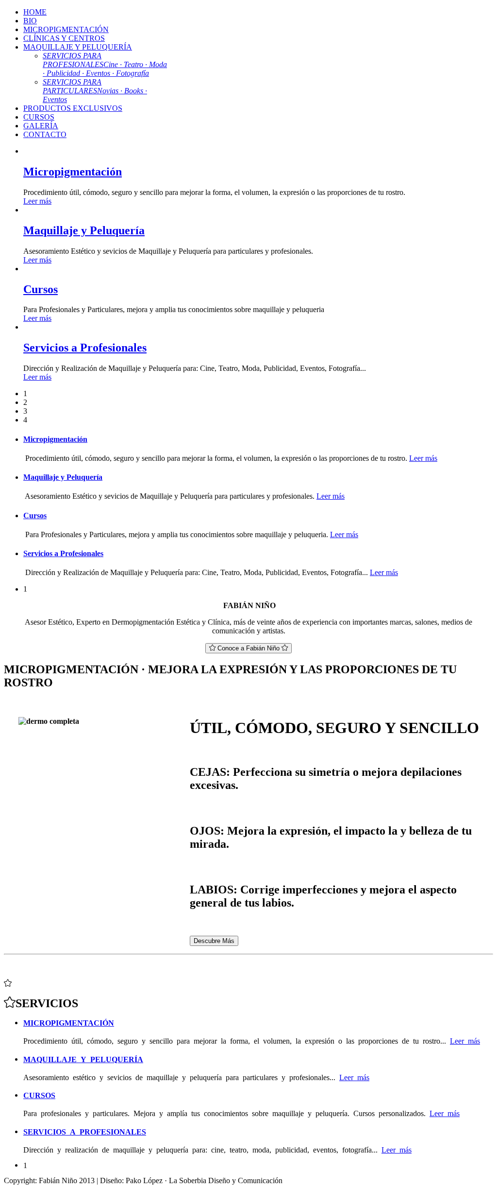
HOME (35, 12)
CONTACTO (44, 134)
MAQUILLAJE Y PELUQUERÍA (77, 47)
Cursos (40, 289)
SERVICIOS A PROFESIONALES (84, 1131)
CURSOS (38, 117)
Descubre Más (214, 940)
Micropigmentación (72, 171)
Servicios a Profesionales (85, 347)
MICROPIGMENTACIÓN (66, 29)
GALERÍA (40, 126)
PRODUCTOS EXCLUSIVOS (72, 108)
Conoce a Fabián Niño (248, 648)
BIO (30, 21)
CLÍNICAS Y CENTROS (64, 38)
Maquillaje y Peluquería (84, 230)
